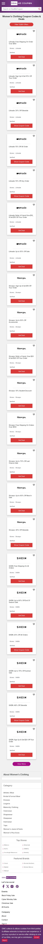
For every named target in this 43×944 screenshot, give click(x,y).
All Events (5, 907)
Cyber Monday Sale (9, 899)
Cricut (6, 863)
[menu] (3, 3)
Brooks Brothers (29, 863)
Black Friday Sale (8, 895)
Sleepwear (7, 818)
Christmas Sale (7, 903)
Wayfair (6, 867)
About (4, 916)
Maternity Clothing (10, 807)
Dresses (6, 800)
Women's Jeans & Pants (13, 829)
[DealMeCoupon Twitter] (7, 886)
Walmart (6, 871)
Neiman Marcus (28, 867)
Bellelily (26, 852)
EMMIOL (26, 849)
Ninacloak (27, 845)
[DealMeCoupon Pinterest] (17, 886)
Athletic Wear (8, 793)
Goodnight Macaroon (10, 852)
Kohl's (6, 849)
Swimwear (7, 822)
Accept (36, 937)
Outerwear (7, 811)
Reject (5, 940)
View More (21, 764)
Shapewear (7, 814)
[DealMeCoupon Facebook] (4, 886)
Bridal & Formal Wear (11, 796)
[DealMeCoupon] (9, 878)
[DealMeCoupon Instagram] (12, 886)
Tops (5, 825)
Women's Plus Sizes (11, 833)
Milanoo (6, 845)
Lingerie (6, 804)
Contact (5, 920)
